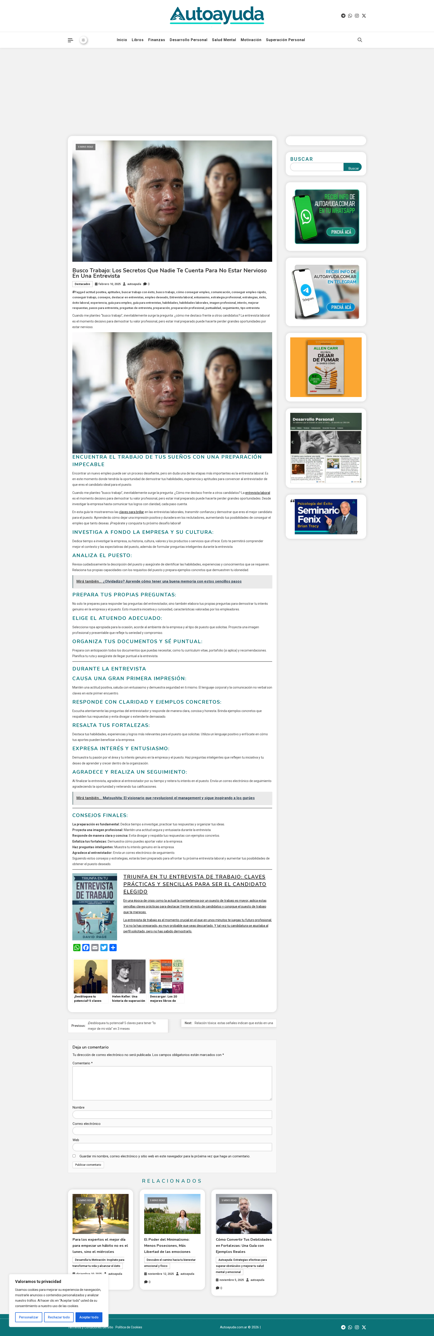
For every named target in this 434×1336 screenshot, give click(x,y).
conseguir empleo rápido (248, 292)
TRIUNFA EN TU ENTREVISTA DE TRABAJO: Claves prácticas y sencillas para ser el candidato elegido (195, 884)
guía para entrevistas (147, 302)
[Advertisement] (217, 88)
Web (76, 1140)
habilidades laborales (193, 302)
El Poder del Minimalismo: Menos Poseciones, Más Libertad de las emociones (167, 1245)
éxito (262, 297)
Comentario (83, 1063)
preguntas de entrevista (136, 308)
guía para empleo (120, 302)
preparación (161, 308)
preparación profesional (187, 308)
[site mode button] (83, 40)
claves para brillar (131, 512)
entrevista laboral (257, 493)
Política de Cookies (129, 1327)
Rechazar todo (59, 1317)
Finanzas (156, 40)
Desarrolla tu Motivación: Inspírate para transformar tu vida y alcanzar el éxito (98, 1263)
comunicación (220, 292)
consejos (104, 297)
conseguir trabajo (84, 297)
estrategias (250, 297)
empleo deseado (156, 297)
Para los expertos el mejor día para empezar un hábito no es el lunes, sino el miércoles (100, 1245)
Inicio (122, 40)
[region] (58, 1300)
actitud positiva (96, 292)
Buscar (301, 159)
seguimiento (230, 308)
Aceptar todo (89, 1317)
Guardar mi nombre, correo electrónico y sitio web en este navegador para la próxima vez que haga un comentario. (165, 1156)
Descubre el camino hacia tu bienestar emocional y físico (170, 1263)
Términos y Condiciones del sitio (90, 1327)
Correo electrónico (87, 1124)
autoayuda (134, 284)
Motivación (251, 40)
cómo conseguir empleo (193, 292)
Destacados (82, 284)
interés (242, 302)
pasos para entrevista (103, 308)
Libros (138, 40)
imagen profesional (223, 302)
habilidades (170, 302)
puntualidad (213, 308)
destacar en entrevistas (128, 297)
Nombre (79, 1107)
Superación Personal (285, 40)
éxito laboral (80, 302)
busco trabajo (165, 292)
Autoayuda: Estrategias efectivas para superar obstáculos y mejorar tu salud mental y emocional (241, 1266)
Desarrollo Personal (189, 40)
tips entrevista (250, 308)
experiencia (98, 302)
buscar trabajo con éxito (138, 292)
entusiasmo (202, 297)
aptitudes (114, 292)
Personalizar (28, 1317)
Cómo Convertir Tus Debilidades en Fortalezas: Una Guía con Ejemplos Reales (244, 1245)
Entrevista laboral (181, 297)
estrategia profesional (226, 297)
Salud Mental (224, 40)
